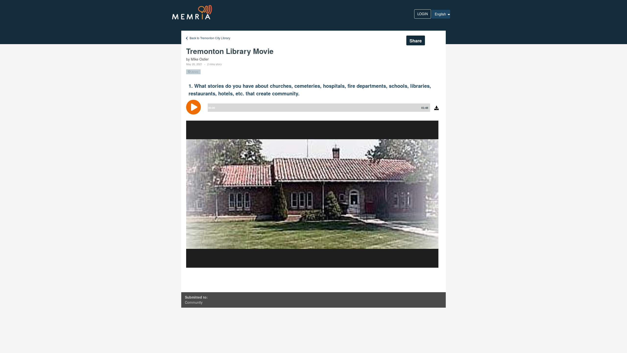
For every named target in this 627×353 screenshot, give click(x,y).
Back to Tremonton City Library (209, 38)
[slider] (318, 107)
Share (416, 41)
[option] (312, 194)
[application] (313, 111)
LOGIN (422, 13)
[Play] (194, 107)
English (441, 14)
